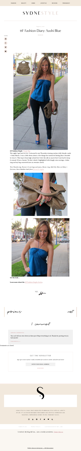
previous (15, 312)
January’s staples (38, 169)
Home (33, 3)
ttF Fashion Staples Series (33, 282)
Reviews (54, 3)
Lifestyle (43, 3)
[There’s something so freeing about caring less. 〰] (34, 401)
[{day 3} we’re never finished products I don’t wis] (46, 401)
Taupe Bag (26, 151)
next (70, 312)
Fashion (13, 3)
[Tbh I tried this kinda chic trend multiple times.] (58, 401)
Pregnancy (66, 3)
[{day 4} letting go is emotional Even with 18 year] (23, 401)
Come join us (58, 432)
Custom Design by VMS (52, 426)
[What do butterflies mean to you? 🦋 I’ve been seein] (11, 401)
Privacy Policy (35, 426)
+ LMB (61, 426)
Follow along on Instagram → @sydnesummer (40, 448)
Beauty (23, 3)
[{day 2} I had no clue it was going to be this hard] (69, 401)
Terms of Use (22, 426)
